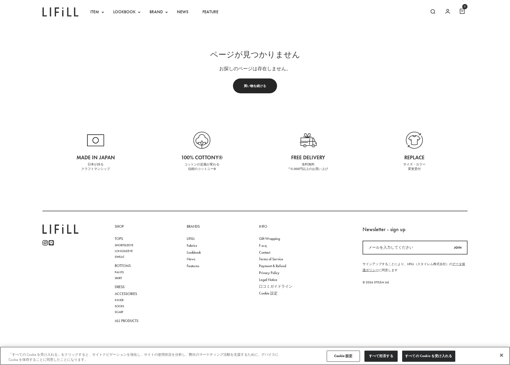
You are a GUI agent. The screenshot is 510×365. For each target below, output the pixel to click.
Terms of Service (271, 259)
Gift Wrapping (269, 238)
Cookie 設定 (343, 356)
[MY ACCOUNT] (447, 12)
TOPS (119, 238)
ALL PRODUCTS (126, 321)
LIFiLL (191, 238)
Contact (264, 252)
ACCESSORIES (126, 294)
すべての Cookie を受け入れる (428, 356)
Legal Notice (268, 280)
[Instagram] (45, 242)
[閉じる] (501, 355)
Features (193, 266)
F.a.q (262, 245)
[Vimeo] (51, 242)
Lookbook (194, 252)
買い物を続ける (255, 86)
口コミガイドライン (275, 286)
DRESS (120, 287)
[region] (255, 356)
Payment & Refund (272, 266)
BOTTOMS (123, 265)
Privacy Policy (269, 273)
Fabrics (192, 245)
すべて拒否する (381, 356)
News (191, 259)
